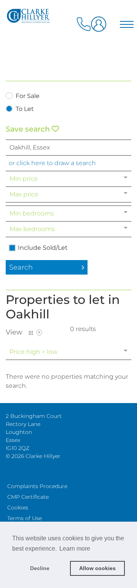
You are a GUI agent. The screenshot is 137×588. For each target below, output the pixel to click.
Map (39, 332)
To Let (25, 109)
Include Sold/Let (43, 248)
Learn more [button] (74, 548)
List (30, 332)
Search (21, 267)
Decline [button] (39, 568)
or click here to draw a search (52, 163)
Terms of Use (24, 518)
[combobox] (68, 148)
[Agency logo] (68, 39)
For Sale (28, 96)
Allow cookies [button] (97, 568)
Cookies (17, 507)
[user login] (100, 27)
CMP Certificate (28, 496)
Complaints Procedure (37, 486)
